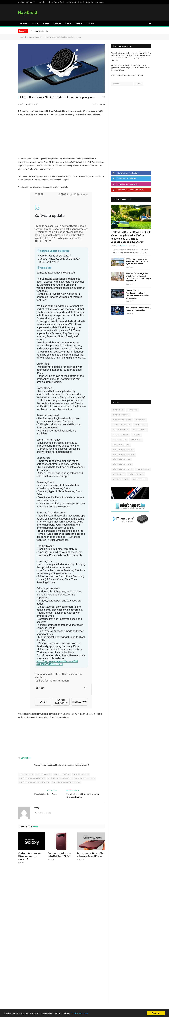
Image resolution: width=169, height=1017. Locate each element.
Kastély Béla (122, 246)
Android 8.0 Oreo (26, 774)
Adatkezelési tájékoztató (75, 2)
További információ (79, 1013)
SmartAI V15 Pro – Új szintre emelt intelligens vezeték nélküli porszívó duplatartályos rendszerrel (138, 277)
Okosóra (136, 435)
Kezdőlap (42, 2)
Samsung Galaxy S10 (122, 464)
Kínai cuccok (140, 425)
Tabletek (57, 23)
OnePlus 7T (136, 440)
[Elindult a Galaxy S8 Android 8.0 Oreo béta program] (61, 68)
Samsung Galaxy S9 (121, 459)
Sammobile (26, 758)
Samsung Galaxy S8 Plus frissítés (66, 782)
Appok (68, 23)
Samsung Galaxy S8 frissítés (59, 778)
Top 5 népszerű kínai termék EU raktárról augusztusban (138, 309)
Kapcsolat (89, 2)
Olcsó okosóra (119, 440)
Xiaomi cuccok (143, 469)
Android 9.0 (118, 410)
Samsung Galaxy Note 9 (123, 449)
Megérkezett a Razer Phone (45, 794)
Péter (26, 104)
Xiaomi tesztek (139, 479)
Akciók (35, 23)
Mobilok (45, 23)
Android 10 (132, 410)
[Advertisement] (61, 137)
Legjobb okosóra (120, 435)
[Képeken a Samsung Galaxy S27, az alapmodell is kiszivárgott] (31, 841)
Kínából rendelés (120, 430)
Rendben (156, 1013)
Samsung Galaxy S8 (80, 774)
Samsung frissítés (61, 774)
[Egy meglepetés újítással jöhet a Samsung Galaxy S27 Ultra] (91, 841)
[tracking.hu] (130, 498)
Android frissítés (43, 774)
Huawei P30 (140, 420)
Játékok (78, 23)
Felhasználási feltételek (56, 2)
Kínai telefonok (140, 430)
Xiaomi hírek (118, 474)
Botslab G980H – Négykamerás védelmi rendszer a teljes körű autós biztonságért (137, 294)
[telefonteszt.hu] (130, 511)
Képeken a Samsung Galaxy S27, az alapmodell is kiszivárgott (30, 856)
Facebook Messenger (122, 420)
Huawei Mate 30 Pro (121, 425)
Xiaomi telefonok (120, 479)
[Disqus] (61, 902)
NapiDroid (27, 12)
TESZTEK (90, 23)
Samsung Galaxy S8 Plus (85, 778)
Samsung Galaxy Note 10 (123, 454)
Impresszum (100, 2)
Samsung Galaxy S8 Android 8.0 (31, 778)
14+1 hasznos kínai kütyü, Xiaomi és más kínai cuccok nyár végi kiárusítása (137, 261)
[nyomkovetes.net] (131, 525)
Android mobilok (98, 104)
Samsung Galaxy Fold (122, 469)
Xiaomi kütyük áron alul (39, 31)
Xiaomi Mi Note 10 (136, 474)
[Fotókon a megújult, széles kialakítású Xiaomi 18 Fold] (61, 841)
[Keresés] (149, 23)
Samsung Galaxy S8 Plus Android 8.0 (34, 782)
